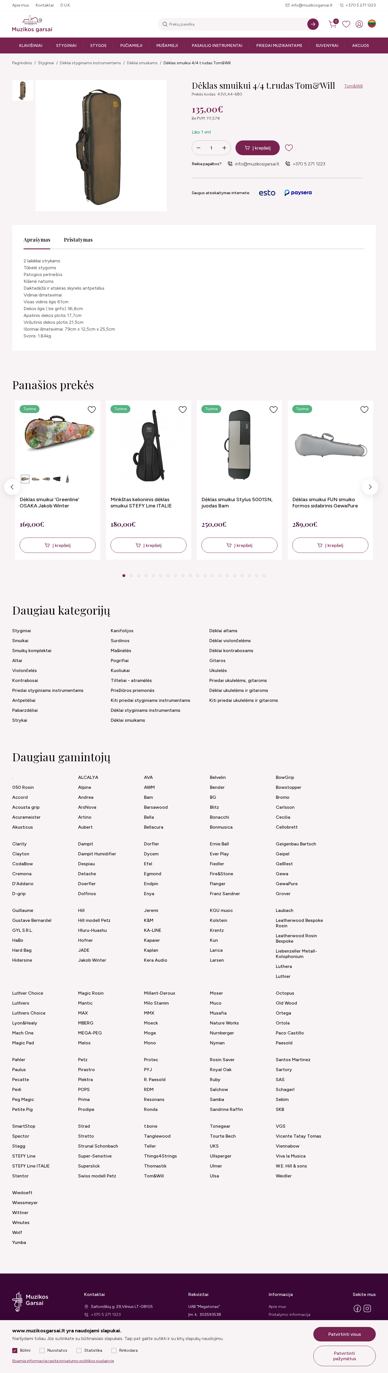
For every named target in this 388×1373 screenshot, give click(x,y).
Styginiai (66, 45)
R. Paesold (155, 1079)
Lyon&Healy (24, 1023)
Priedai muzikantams (279, 45)
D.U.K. (66, 5)
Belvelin (218, 777)
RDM (149, 1089)
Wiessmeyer (25, 1202)
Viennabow (287, 1146)
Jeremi (151, 910)
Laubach (284, 910)
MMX (149, 1013)
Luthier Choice (27, 993)
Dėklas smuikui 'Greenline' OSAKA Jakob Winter (49, 502)
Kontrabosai (25, 680)
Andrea (85, 797)
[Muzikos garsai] (32, 24)
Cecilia (283, 817)
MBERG (85, 1023)
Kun (214, 940)
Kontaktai (45, 5)
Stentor (20, 1176)
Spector (20, 1136)
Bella (149, 817)
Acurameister (26, 817)
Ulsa (214, 1176)
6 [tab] (161, 575)
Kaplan (151, 950)
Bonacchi (219, 817)
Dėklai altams (223, 630)
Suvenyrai (327, 45)
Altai (17, 660)
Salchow (219, 1089)
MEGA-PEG (90, 1033)
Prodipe (86, 1109)
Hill (81, 910)
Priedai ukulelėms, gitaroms (238, 680)
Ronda (151, 1109)
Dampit (85, 844)
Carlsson (285, 807)
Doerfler (87, 883)
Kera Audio (155, 960)
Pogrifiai (120, 660)
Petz (82, 1059)
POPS (84, 1089)
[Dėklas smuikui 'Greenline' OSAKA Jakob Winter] (58, 446)
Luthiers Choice (28, 1013)
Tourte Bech (223, 1136)
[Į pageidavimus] (91, 409)
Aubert (85, 827)
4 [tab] (146, 575)
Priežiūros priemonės (133, 690)
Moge (150, 1033)
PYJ (148, 1069)
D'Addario (23, 883)
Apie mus (20, 5)
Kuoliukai (120, 670)
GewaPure (287, 883)
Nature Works (224, 1023)
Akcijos (360, 45)
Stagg (18, 1146)
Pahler (18, 1059)
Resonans (154, 1099)
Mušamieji (167, 45)
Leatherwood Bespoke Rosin (299, 923)
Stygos (98, 45)
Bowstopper (288, 787)
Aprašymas (37, 239)
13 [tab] (212, 575)
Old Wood (286, 1003)
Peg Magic (23, 1099)
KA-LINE (152, 930)
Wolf (17, 1232)
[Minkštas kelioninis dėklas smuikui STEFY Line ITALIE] (149, 446)
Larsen (217, 960)
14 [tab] (219, 575)
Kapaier (152, 940)
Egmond (152, 873)
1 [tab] (124, 575)
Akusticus (22, 827)
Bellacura (153, 827)
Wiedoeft (22, 1192)
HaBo (17, 940)
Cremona (22, 873)
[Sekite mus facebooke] (357, 1311)
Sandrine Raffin (226, 1109)
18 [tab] (249, 575)
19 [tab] (256, 575)
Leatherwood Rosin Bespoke (296, 938)
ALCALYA (88, 777)
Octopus (285, 993)
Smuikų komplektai (31, 650)
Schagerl (285, 1089)
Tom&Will (353, 86)
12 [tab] (205, 575)
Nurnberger (222, 1033)
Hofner (85, 940)
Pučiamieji (131, 45)
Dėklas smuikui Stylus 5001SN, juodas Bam (236, 502)
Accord (20, 797)
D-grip (19, 893)
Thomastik (155, 1166)
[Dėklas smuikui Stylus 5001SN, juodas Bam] (240, 446)
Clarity (19, 844)
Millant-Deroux (159, 993)
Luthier (283, 976)
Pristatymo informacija (289, 1314)
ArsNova (87, 807)
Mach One (23, 1033)
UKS (214, 1146)
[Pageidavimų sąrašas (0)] (346, 24)
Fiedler (217, 863)
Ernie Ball (219, 844)
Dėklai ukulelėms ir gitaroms (238, 690)
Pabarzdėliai (25, 710)
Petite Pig (22, 1109)
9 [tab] (183, 575)
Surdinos (120, 640)
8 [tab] (176, 575)
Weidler (284, 1176)
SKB (280, 1109)
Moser (216, 993)
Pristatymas (78, 239)
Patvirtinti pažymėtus (344, 1356)
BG (213, 797)
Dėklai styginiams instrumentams (90, 63)
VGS (280, 1126)
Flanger (218, 883)
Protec (151, 1059)
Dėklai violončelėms (230, 640)
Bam (148, 797)
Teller (150, 1146)
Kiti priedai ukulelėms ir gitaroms (243, 700)
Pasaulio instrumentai (217, 45)
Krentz (217, 930)
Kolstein (218, 920)
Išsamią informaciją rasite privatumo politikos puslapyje (63, 1361)
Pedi (16, 1089)
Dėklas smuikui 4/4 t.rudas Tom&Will (197, 63)
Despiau (86, 863)
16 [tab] (234, 575)
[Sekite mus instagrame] (367, 1311)
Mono (150, 1043)
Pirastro (86, 1069)
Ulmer (216, 1166)
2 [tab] (131, 575)
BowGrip (285, 777)
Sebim (282, 1099)
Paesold (284, 1043)
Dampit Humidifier (97, 853)
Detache (87, 873)
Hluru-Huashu (92, 930)
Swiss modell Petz (97, 1176)
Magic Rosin (91, 993)
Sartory (284, 1069)
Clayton (20, 853)
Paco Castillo (290, 1033)
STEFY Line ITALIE (31, 1166)
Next (370, 488)
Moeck (151, 1023)
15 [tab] (227, 575)
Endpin (151, 883)
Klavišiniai (30, 45)
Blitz (214, 807)
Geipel (282, 853)
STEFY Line (24, 1156)
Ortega (283, 1013)
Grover (283, 893)
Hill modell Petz (94, 920)
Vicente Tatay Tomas (298, 1136)
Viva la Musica (291, 1156)
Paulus (19, 1069)
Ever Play (219, 853)
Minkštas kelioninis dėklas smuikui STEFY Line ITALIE (141, 502)
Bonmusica (221, 827)
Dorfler (151, 844)
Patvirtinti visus (344, 1334)
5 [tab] (154, 575)
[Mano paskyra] (359, 24)
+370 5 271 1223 (361, 5)
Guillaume (22, 910)
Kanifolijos (122, 630)
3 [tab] (139, 575)
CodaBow (22, 863)
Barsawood (156, 807)
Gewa (282, 873)
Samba (217, 1099)
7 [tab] (168, 575)
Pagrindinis (22, 63)
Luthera (284, 966)
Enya (149, 893)
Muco (216, 1003)
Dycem (151, 853)
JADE (83, 950)
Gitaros (217, 660)
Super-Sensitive (95, 1156)
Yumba (19, 1242)
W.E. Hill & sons (291, 1166)
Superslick (89, 1166)
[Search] (313, 24)
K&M (148, 920)
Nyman (217, 1043)
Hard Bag (22, 950)
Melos (84, 1043)
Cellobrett (287, 827)
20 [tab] (264, 575)
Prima (84, 1099)
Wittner (20, 1212)
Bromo (282, 797)
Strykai (19, 720)
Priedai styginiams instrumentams (48, 690)
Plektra (85, 1079)
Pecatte (20, 1079)
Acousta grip (25, 807)
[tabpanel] (57, 480)
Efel (148, 863)
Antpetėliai (24, 700)
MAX (83, 1013)
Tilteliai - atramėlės (131, 680)
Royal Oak (220, 1069)
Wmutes (21, 1222)
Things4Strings (160, 1156)
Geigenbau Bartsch (296, 844)
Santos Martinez (293, 1059)
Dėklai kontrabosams (231, 650)
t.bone (150, 1126)
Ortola (283, 1023)
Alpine (84, 787)
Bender (217, 787)
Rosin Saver (222, 1059)
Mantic (85, 1003)
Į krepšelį (262, 148)
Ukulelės (218, 670)
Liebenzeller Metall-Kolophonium (296, 953)
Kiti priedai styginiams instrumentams (150, 700)
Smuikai (20, 640)
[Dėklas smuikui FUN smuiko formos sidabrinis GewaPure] (331, 446)
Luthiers (20, 1003)
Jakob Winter (92, 960)
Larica (216, 950)
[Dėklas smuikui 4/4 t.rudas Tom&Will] (22, 90)
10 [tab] (190, 575)
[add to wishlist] (293, 147)
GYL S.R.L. (22, 930)
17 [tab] (242, 575)
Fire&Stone (221, 873)
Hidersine (22, 960)
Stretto (86, 1136)
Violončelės (24, 670)
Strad (84, 1126)
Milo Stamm (156, 1003)
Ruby (215, 1079)
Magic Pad (23, 1043)
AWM (149, 787)
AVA (148, 777)
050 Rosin (23, 787)
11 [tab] (197, 575)
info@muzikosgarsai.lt (312, 5)
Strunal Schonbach (98, 1146)
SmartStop (23, 1126)
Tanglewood (157, 1136)
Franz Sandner (225, 893)
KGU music (221, 910)
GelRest (284, 863)
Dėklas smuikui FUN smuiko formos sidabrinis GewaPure (325, 502)
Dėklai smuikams (142, 63)
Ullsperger (220, 1156)
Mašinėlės (121, 650)
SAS (280, 1079)
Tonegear (220, 1126)
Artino (84, 817)
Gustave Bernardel (31, 920)
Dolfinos (87, 893)
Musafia (218, 1013)
